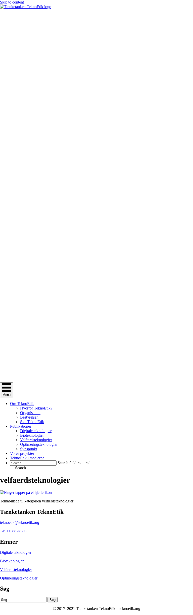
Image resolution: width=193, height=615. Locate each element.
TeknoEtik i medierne (27, 458)
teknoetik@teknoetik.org (19, 522)
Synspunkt (28, 449)
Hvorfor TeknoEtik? (36, 408)
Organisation (30, 413)
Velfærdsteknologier (36, 440)
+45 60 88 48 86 (13, 531)
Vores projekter (22, 453)
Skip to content (12, 2)
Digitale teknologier (36, 431)
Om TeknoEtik (22, 403)
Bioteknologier (32, 435)
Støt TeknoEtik (32, 422)
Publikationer (20, 426)
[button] (18, 468)
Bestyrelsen (29, 417)
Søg (53, 600)
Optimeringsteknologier (39, 444)
